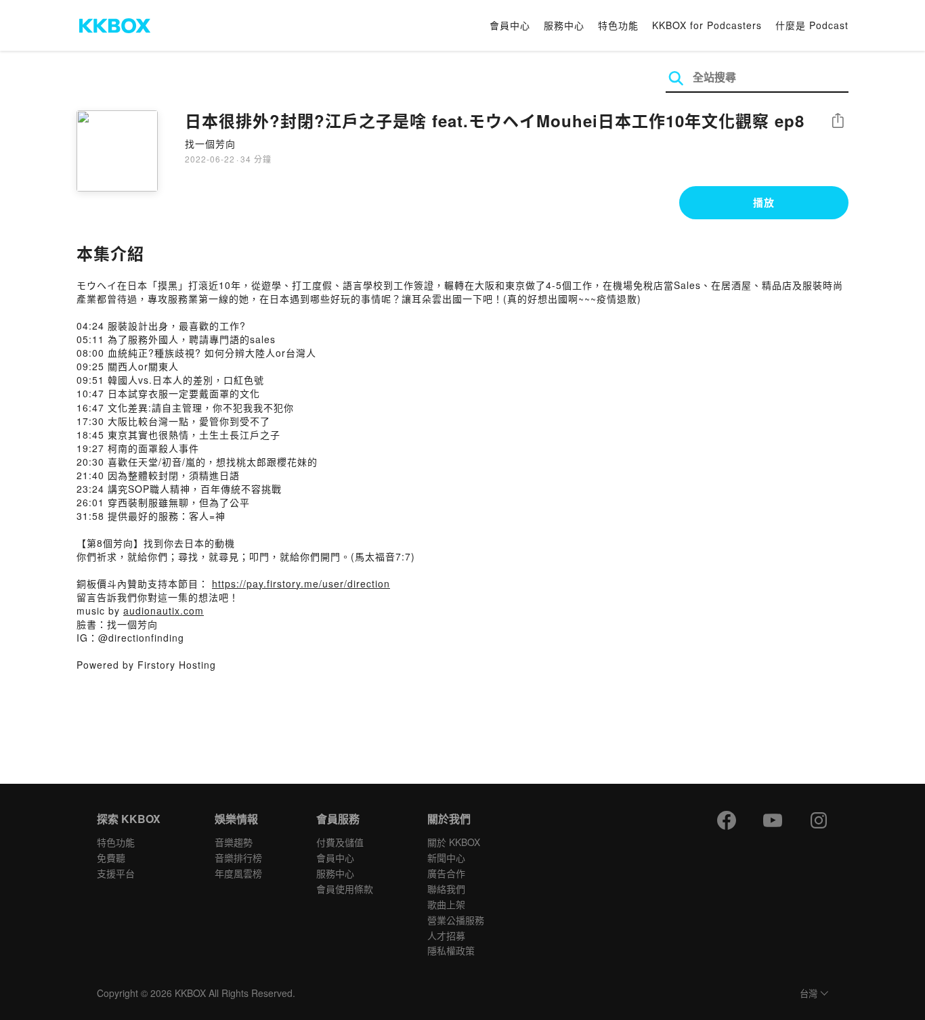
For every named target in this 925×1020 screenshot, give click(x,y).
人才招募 (446, 935)
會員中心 (510, 25)
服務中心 (564, 25)
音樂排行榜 (238, 857)
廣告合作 (446, 873)
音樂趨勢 (234, 842)
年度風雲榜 (238, 873)
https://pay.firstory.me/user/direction (301, 583)
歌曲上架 (446, 904)
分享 (837, 121)
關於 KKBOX (453, 842)
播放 (764, 202)
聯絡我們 (446, 888)
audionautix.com (163, 610)
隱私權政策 (451, 950)
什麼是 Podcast (811, 25)
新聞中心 (446, 857)
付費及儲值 (340, 842)
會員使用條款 (344, 888)
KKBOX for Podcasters (707, 25)
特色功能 (618, 25)
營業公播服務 (455, 920)
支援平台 (116, 873)
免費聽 (111, 857)
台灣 (808, 994)
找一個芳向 (210, 143)
